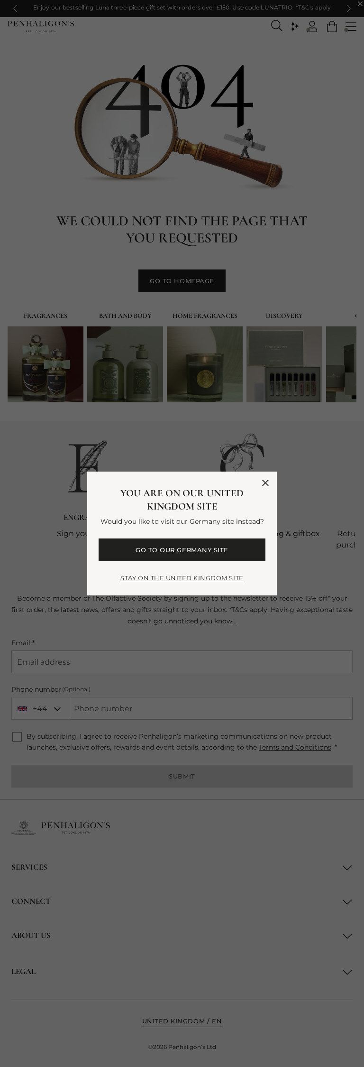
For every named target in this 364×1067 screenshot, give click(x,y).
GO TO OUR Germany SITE (182, 550)
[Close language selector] (265, 483)
